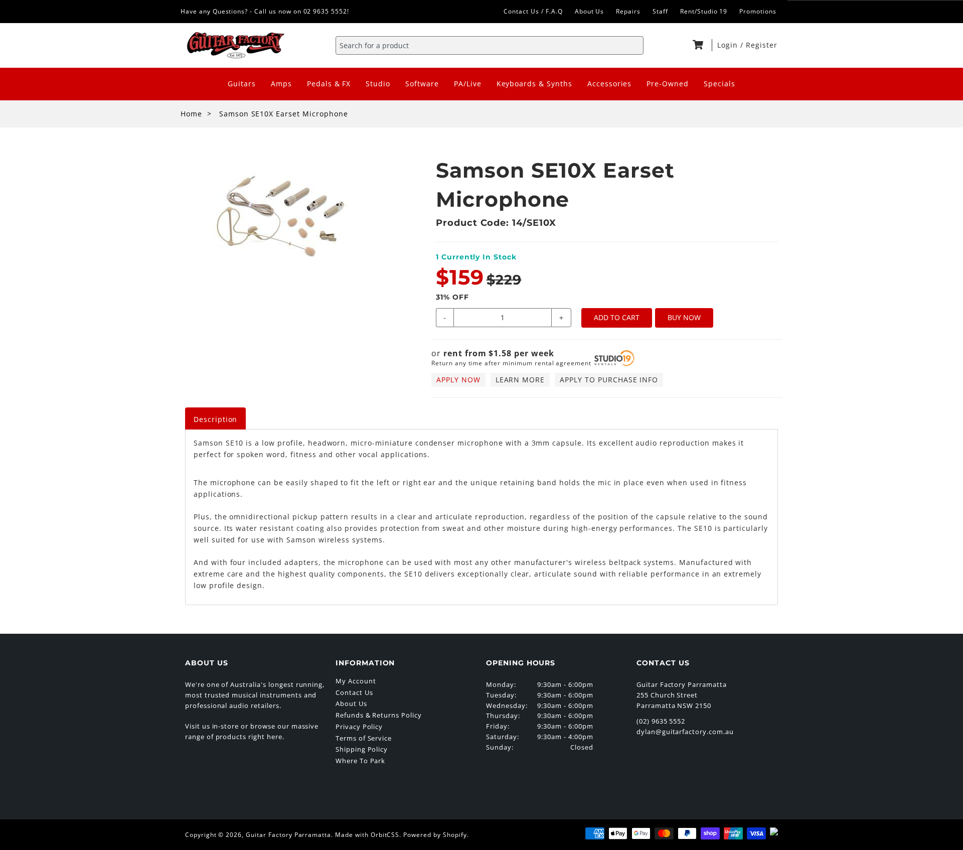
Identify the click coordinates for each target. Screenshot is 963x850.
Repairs (628, 11)
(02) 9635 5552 (660, 721)
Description (216, 419)
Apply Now (458, 379)
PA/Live (468, 83)
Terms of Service (364, 738)
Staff (660, 11)
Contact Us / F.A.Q (533, 11)
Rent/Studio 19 (703, 11)
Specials (719, 83)
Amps (281, 83)
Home (191, 113)
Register (761, 45)
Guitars (242, 83)
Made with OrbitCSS (367, 834)
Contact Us (354, 692)
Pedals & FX (329, 83)
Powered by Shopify (434, 834)
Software (422, 83)
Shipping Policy (362, 749)
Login (728, 45)
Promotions (757, 11)
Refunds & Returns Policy (379, 715)
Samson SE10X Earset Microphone (283, 113)
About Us (589, 11)
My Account (356, 680)
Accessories (609, 83)
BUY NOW (684, 317)
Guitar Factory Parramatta (288, 834)
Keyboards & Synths (534, 83)
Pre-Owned (668, 83)
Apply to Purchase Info (609, 379)
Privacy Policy (359, 726)
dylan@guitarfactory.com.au (685, 731)
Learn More (520, 379)
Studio (378, 83)
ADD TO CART (616, 317)
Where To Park (360, 760)
